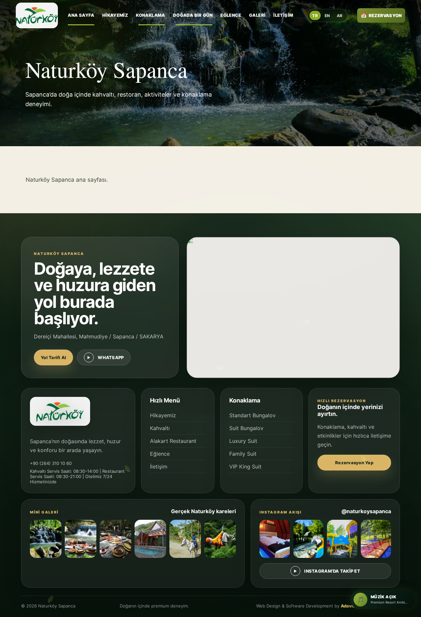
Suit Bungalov (246, 428)
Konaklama (150, 15)
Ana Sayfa (81, 15)
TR (315, 15)
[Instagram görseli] (275, 539)
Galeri (257, 15)
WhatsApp (111, 357)
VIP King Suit (245, 466)
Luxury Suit (243, 441)
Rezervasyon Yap (354, 462)
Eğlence (230, 15)
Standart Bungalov (252, 415)
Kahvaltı (160, 428)
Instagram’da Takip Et (332, 571)
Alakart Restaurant (173, 441)
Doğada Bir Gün (192, 15)
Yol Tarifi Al (53, 357)
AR (340, 15)
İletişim (283, 15)
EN (327, 15)
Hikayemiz (115, 15)
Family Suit (243, 453)
